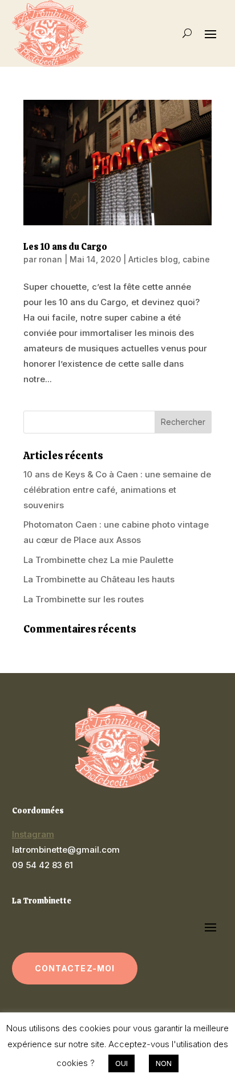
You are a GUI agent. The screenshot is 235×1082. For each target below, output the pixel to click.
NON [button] (164, 1063)
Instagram (33, 834)
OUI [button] (121, 1063)
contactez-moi (75, 968)
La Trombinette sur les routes (83, 599)
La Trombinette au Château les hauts (99, 579)
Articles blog (153, 259)
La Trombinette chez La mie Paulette (98, 559)
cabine (196, 259)
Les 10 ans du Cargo (65, 247)
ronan (50, 259)
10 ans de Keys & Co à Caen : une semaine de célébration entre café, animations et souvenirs (117, 489)
